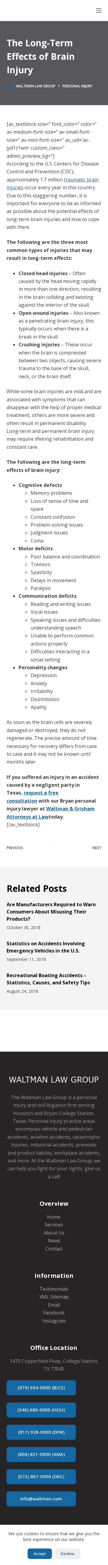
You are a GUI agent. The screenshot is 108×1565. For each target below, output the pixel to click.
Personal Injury (77, 86)
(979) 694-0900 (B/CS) (41, 1387)
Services (54, 1224)
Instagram (54, 1320)
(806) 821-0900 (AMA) (41, 1454)
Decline (67, 1553)
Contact (54, 1248)
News (54, 1240)
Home (54, 1217)
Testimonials (53, 1289)
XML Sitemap (54, 1296)
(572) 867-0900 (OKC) (41, 1476)
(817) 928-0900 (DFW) (41, 1432)
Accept (40, 1553)
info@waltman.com (41, 1499)
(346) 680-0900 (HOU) (41, 1410)
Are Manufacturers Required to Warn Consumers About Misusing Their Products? (51, 911)
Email (54, 1305)
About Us (54, 1232)
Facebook (54, 1312)
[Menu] (98, 10)
